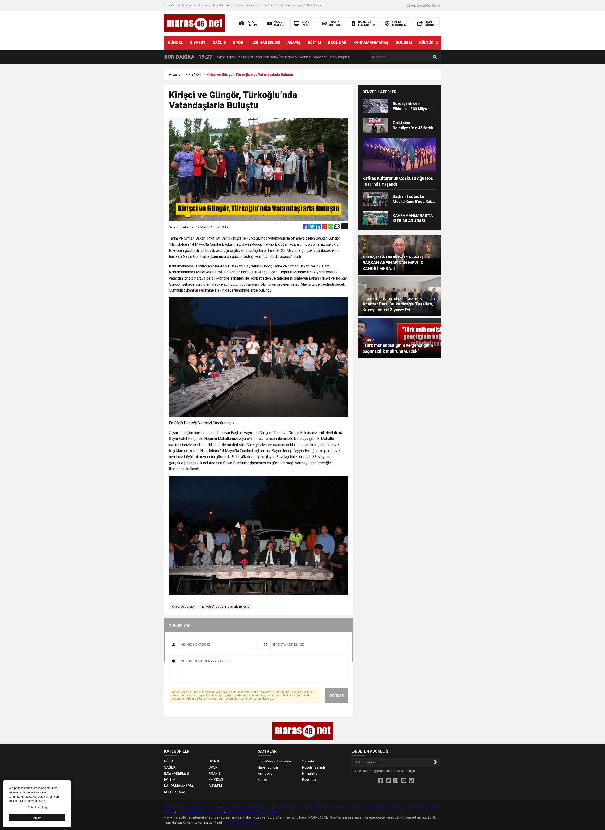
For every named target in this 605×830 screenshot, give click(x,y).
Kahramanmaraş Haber (242, 823)
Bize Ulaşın (313, 5)
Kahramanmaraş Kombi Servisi (200, 812)
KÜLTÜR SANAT (433, 42)
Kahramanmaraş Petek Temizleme (251, 812)
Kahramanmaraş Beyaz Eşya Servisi (191, 807)
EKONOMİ (337, 42)
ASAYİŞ (294, 42)
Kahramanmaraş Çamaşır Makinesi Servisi (306, 807)
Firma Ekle (283, 5)
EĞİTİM (314, 42)
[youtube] (403, 780)
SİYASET (198, 42)
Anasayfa (176, 75)
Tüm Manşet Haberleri (178, 5)
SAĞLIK (219, 42)
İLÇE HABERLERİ (265, 42)
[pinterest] (325, 228)
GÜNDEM (404, 42)
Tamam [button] (36, 818)
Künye (298, 5)
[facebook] (306, 228)
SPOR (238, 42)
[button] (437, 43)
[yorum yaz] (337, 228)
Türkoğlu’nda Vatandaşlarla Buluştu (225, 606)
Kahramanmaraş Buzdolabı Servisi (246, 807)
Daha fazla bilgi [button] (37, 807)
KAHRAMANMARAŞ (371, 42)
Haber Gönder (221, 5)
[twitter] (312, 228)
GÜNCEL (175, 42)
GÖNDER (336, 695)
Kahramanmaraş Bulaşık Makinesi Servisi (371, 807)
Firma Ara (265, 5)
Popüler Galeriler (244, 5)
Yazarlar (202, 5)
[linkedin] (318, 228)
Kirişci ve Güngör (183, 606)
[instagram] (395, 780)
